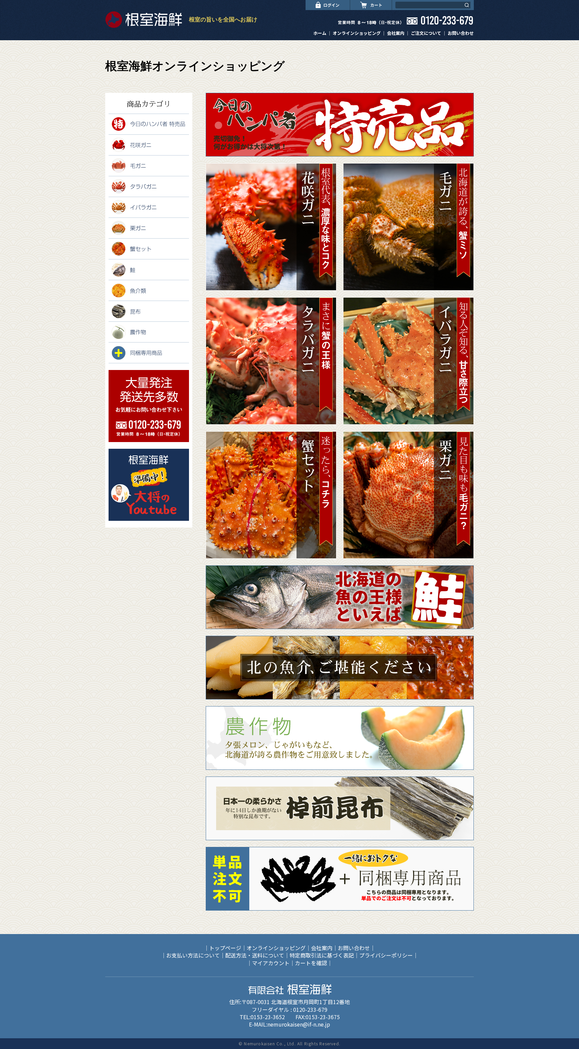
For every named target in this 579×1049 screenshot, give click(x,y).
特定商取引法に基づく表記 (322, 955)
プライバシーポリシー (386, 955)
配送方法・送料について (254, 955)
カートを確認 (311, 963)
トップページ (225, 948)
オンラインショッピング (357, 33)
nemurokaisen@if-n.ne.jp (298, 1024)
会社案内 (395, 33)
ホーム (319, 33)
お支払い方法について (193, 955)
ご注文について (426, 33)
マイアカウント (271, 963)
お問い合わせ (461, 33)
